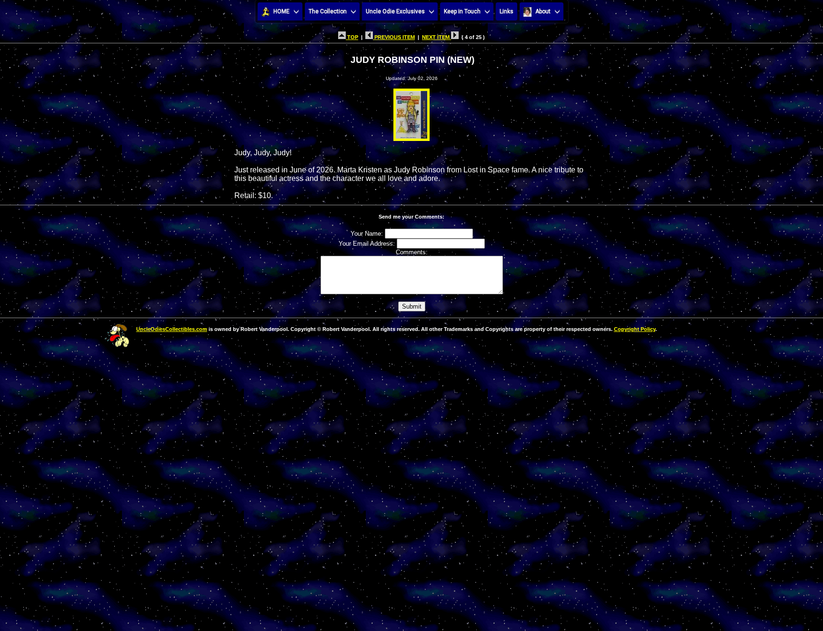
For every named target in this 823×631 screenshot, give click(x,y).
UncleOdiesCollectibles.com (171, 329)
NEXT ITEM (436, 37)
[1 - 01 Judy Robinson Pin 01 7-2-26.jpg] (411, 112)
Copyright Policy (634, 329)
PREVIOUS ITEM (394, 37)
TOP (352, 37)
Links (506, 11)
